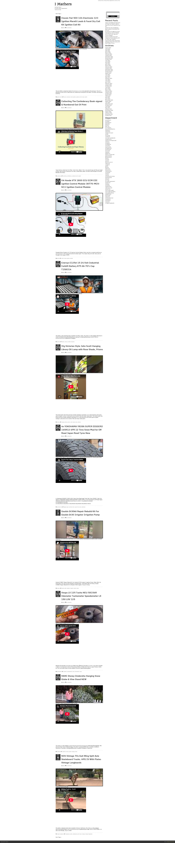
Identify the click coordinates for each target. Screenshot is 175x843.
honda (65, 258)
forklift (69, 341)
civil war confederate (110, 138)
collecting (65, 176)
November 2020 (109, 100)
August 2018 (108, 111)
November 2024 (109, 71)
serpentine (107, 189)
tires (78, 507)
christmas (107, 135)
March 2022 (108, 90)
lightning (107, 168)
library (66, 422)
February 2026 (108, 54)
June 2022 (107, 87)
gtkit (65, 588)
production (107, 182)
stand (76, 751)
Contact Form (58, 7)
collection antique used (110, 140)
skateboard (75, 834)
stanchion (107, 196)
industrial (58, 341)
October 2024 (108, 72)
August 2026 (108, 48)
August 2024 (108, 73)
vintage (83, 834)
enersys (66, 341)
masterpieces (108, 171)
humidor (107, 159)
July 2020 (107, 102)
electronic (68, 97)
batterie (107, 125)
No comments (69, 27)
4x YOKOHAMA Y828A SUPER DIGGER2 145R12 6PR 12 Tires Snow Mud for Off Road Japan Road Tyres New (82, 430)
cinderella (58, 751)
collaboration (108, 139)
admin (63, 27)
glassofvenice (108, 156)
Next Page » (58, 13)
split (78, 834)
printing (107, 180)
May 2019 (107, 108)
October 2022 (108, 86)
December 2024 (109, 69)
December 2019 (109, 104)
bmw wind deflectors (110, 129)
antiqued (107, 121)
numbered (74, 176)
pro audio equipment (110, 181)
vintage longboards (60, 834)
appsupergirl (108, 122)
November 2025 (109, 58)
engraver (107, 152)
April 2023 (107, 82)
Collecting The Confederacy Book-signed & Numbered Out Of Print (81, 103)
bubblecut (107, 130)
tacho (73, 671)
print (77, 176)
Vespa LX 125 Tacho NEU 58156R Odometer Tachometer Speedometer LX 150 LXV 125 (81, 596)
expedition (107, 153)
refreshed (107, 185)
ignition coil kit (59, 97)
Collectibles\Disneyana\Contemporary (78, 745)
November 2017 (109, 114)
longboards (67, 834)
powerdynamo (108, 177)
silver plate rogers (109, 190)
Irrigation (84, 585)
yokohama (83, 507)
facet (72, 97)
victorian (58, 422)
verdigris (65, 416)
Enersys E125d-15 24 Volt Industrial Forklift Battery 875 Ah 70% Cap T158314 (80, 266)
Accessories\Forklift (60, 338)
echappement (108, 148)
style (76, 422)
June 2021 (107, 96)
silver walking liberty (110, 191)
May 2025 (107, 63)
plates (71, 834)
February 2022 (108, 91)
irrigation (58, 588)
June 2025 (107, 62)
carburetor (107, 131)
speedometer (59, 671)
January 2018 (108, 113)
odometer (65, 671)
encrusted (107, 150)
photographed (59, 253)
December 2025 (109, 56)
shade (74, 422)
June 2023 (107, 81)
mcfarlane (107, 172)
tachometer (77, 671)
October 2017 (108, 115)
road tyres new (59, 507)
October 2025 (108, 59)
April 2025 (107, 64)
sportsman (107, 195)
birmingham (108, 128)
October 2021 (108, 94)
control (62, 258)
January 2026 (108, 55)
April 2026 (107, 51)
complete (107, 143)
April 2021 (107, 99)
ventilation (107, 200)
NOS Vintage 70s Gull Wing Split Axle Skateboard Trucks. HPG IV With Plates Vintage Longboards (81, 759)
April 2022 (107, 88)
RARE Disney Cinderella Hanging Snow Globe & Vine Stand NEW (80, 677)
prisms (69, 422)
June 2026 (107, 49)
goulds (63, 588)
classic (65, 97)
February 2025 (108, 67)
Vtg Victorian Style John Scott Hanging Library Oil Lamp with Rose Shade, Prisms (82, 347)
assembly (107, 124)
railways (107, 184)
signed (79, 176)
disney (67, 751)
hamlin (107, 158)
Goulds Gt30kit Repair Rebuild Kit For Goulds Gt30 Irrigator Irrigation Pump (80, 513)
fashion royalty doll (109, 154)
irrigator (71, 588)
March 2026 (108, 53)
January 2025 (108, 68)
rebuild (75, 588)
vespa (81, 671)
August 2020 (108, 101)
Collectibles (75, 170)
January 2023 (108, 85)
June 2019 (107, 106)
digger (65, 507)
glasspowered (108, 157)
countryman (108, 147)
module (71, 258)
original (107, 175)
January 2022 (108, 92)
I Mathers (63, 4)
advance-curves (77, 91)
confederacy (59, 176)
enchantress (108, 149)
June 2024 (107, 76)
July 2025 (107, 60)
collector (107, 142)
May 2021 (107, 97)
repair (78, 588)
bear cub (107, 126)
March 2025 (108, 65)
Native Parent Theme (170, 841)
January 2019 (108, 109)
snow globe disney (109, 193)
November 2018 (109, 110)
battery (63, 341)
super (76, 507)
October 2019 (108, 105)
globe (70, 751)
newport (107, 173)
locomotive (108, 170)
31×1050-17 (79, 501)
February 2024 (108, 78)
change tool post (109, 133)
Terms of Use (58, 9)
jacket (106, 166)
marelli (86, 97)
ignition (74, 97)
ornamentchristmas (110, 176)
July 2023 (107, 79)
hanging (62, 422)
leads (83, 97)
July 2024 (107, 74)
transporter (108, 199)
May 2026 (107, 50)
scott (71, 422)
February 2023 (108, 83)
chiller (106, 134)
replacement (108, 186)
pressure (107, 179)
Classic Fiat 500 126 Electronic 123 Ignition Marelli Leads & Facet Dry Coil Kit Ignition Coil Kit (80, 21)
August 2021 (108, 95)
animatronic (108, 120)
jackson (107, 167)
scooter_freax (92, 665)
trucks (80, 834)
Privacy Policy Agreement (61, 8)
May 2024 (107, 77)
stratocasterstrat (109, 198)
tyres (80, 507)
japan (67, 507)
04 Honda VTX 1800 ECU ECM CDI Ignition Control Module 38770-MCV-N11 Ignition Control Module (80, 184)
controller (107, 145)
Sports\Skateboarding (72, 829)
